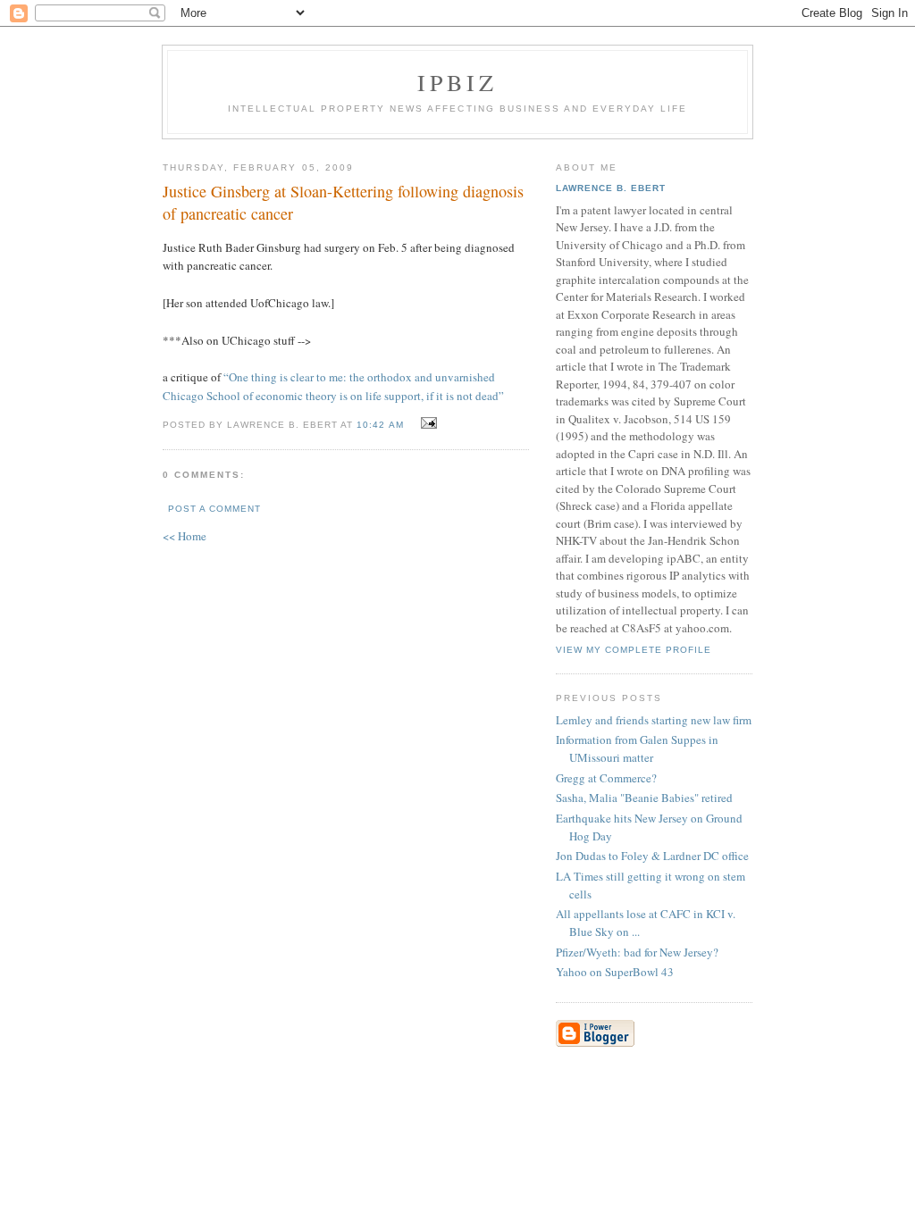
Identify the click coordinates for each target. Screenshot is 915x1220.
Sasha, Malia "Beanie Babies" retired (644, 798)
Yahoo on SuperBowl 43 (615, 972)
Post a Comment (214, 509)
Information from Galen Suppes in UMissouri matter (637, 748)
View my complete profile (633, 650)
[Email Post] (426, 423)
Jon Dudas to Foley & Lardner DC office (652, 856)
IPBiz (458, 82)
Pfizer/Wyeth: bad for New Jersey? (637, 952)
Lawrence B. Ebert (611, 188)
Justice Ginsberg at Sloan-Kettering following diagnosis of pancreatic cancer (343, 202)
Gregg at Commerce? (606, 778)
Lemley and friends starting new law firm (653, 720)
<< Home (184, 536)
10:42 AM (380, 425)
